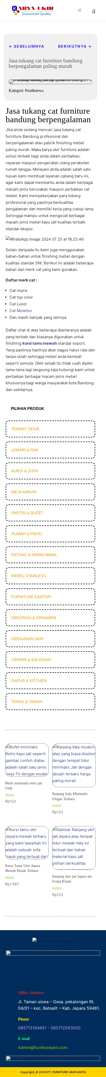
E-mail (24, 1038)
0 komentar (56, 74)
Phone (23, 1019)
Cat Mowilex (21, 310)
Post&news (37, 74)
